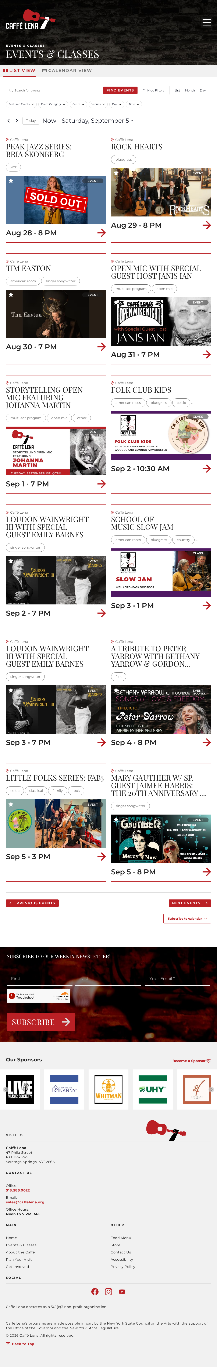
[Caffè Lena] (31, 28)
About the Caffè (20, 1252)
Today (31, 121)
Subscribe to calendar (185, 918)
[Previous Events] (8, 120)
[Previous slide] (5, 1089)
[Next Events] (16, 120)
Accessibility (122, 1259)
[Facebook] (95, 1294)
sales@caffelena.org (25, 1202)
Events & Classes (25, 46)
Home (11, 1238)
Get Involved (17, 1267)
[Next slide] (211, 1089)
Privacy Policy (123, 1267)
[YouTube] (122, 1294)
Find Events (120, 90)
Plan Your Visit (19, 1259)
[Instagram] (108, 1294)
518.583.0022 (18, 1190)
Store (115, 1245)
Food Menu (121, 1238)
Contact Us (121, 1252)
